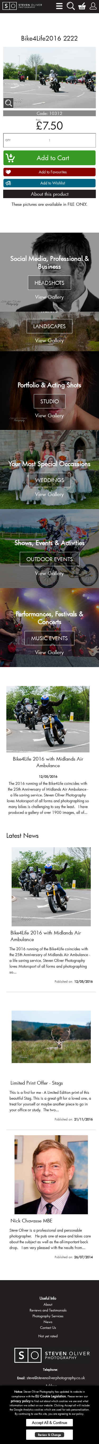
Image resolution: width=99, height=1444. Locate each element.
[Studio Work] (49, 390)
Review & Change (49, 1435)
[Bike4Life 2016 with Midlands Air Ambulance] (51, 916)
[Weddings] (49, 469)
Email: (21, 1378)
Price (38, 119)
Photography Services (47, 1316)
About (48, 1304)
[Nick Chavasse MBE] (51, 1198)
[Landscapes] (49, 331)
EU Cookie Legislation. (51, 1396)
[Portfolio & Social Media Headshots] (49, 272)
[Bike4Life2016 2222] (8, 103)
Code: (42, 113)
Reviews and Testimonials (48, 1310)
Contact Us (48, 1327)
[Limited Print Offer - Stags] (48, 750)
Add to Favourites (53, 171)
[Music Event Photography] (49, 627)
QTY (8, 140)
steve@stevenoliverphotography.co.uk (56, 1377)
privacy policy (21, 1401)
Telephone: (50, 1369)
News (48, 1322)
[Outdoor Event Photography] (49, 548)
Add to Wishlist (52, 182)
